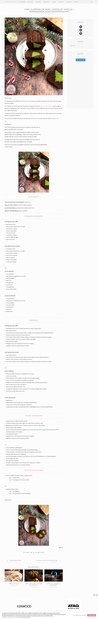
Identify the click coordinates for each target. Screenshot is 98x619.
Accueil (22, 1)
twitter (34, 552)
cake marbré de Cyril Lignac (46, 106)
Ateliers (38, 1)
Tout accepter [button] (91, 615)
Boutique (46, 1)
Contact (68, 1)
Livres (54, 1)
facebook (27, 552)
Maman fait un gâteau (16, 2)
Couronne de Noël (15, 560)
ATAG (57, 118)
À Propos (61, 1)
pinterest (42, 552)
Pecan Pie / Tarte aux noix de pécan (47, 560)
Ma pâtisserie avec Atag (53, 13)
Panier (76, 1)
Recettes (30, 1)
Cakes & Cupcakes (41, 13)
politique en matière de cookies (10, 617)
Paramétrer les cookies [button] (79, 615)
